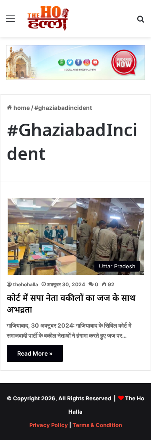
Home (21, 107)
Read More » (34, 353)
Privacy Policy (48, 425)
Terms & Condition (97, 425)
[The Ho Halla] (48, 18)
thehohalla (25, 284)
